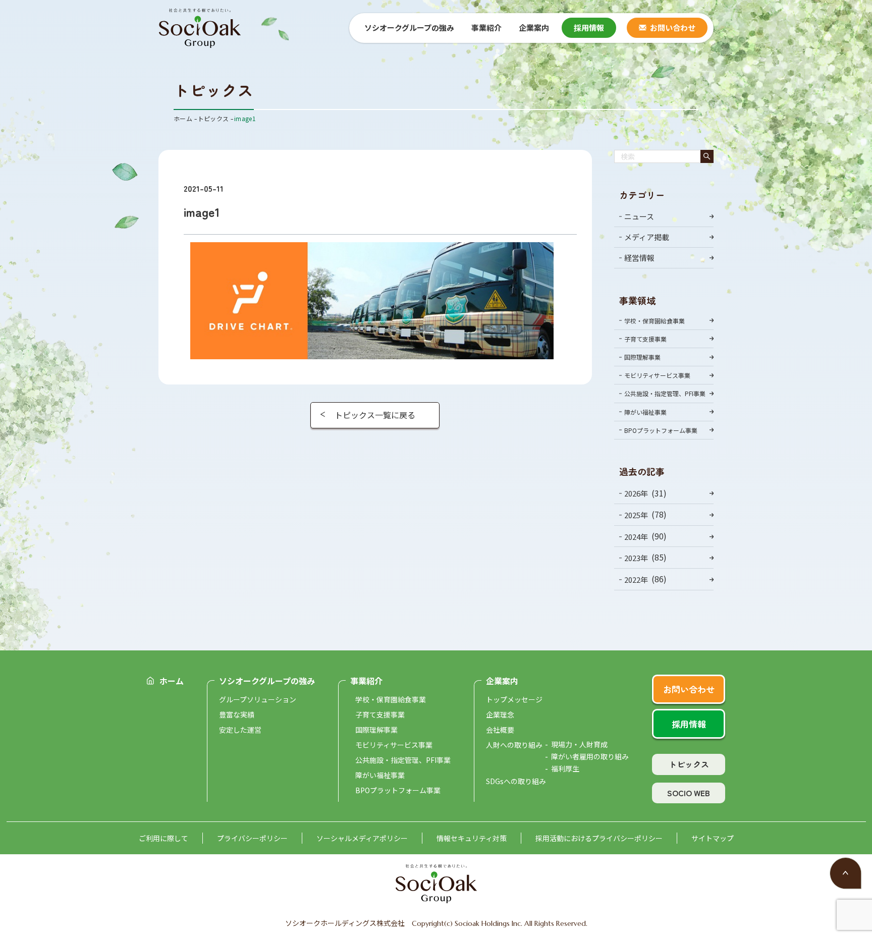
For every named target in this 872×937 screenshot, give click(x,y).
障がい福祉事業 (645, 412)
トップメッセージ (514, 699)
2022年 (636, 579)
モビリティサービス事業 (657, 375)
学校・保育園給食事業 (654, 320)
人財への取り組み (514, 745)
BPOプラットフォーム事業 (660, 430)
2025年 (636, 515)
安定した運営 (240, 730)
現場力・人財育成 (579, 744)
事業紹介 (366, 681)
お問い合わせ (672, 27)
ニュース (639, 216)
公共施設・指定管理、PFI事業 (664, 393)
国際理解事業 (642, 357)
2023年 (636, 558)
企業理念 (500, 714)
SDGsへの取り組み (516, 781)
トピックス (689, 764)
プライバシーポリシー (252, 838)
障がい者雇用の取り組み (590, 756)
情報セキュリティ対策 (472, 838)
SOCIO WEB (688, 793)
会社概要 (500, 730)
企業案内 (502, 681)
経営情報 (639, 257)
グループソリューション (257, 699)
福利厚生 (565, 768)
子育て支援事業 (645, 339)
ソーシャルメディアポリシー (362, 838)
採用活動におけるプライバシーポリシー (599, 838)
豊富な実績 (236, 714)
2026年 (636, 493)
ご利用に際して (163, 838)
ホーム (171, 681)
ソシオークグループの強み (267, 681)
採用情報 (589, 27)
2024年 (636, 536)
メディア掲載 (646, 237)
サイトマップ (712, 838)
